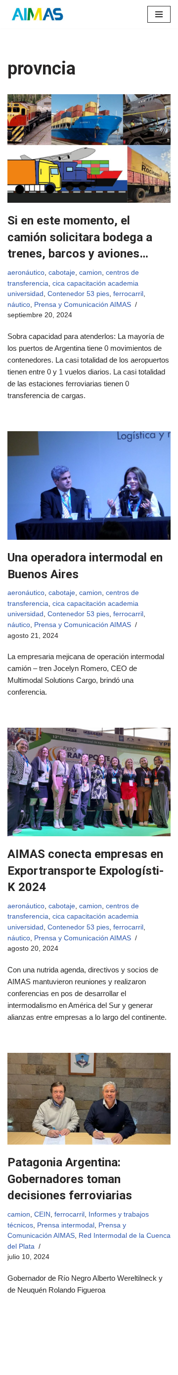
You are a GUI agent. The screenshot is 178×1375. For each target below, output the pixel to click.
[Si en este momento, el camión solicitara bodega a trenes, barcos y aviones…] (89, 148)
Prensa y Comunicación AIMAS (82, 304)
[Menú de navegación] (159, 14)
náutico (18, 304)
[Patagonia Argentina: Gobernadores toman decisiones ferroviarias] (89, 1099)
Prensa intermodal (65, 1225)
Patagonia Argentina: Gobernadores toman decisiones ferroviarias (69, 1178)
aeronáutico (25, 272)
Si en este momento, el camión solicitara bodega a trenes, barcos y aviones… (79, 237)
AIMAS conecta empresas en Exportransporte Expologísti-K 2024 (85, 870)
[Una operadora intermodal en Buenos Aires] (89, 485)
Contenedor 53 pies (78, 293)
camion (90, 272)
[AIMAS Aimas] (37, 14)
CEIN (42, 1214)
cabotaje (61, 272)
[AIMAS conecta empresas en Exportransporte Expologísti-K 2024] (89, 782)
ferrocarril (128, 293)
